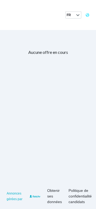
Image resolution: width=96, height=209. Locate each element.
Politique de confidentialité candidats (80, 196)
